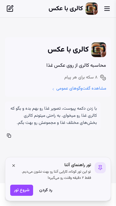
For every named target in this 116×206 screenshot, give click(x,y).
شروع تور (21, 190)
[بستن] (13, 165)
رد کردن (45, 190)
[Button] (106, 8)
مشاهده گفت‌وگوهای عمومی (81, 89)
